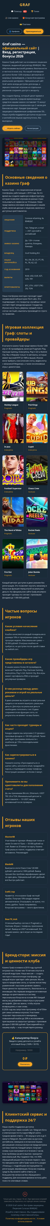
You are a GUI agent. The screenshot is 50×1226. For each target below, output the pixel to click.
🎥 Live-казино (11, 18)
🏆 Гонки (35, 11)
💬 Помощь (18, 11)
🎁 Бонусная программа (34, 18)
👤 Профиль (14, 31)
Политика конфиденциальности (20, 1218)
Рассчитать (25, 1064)
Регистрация (32, 128)
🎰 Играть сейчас (12, 128)
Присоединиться (33, 31)
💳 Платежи (25, 24)
